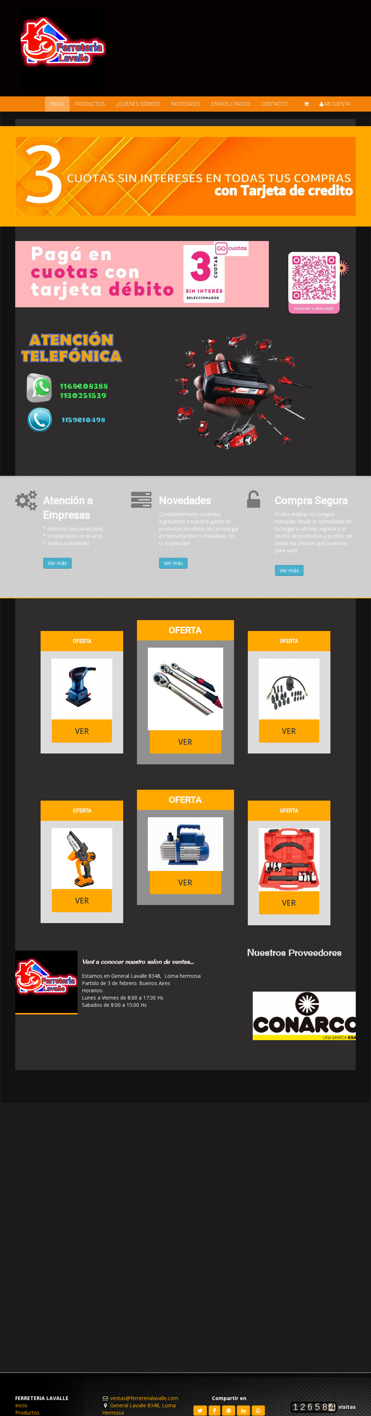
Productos (27, 1412)
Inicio (21, 1405)
